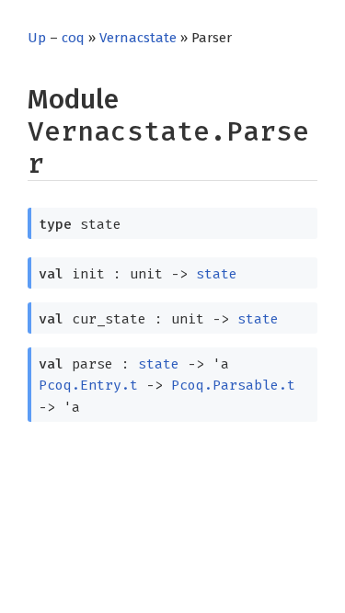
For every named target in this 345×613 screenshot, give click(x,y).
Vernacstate (138, 37)
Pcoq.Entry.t (88, 385)
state (216, 274)
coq (73, 37)
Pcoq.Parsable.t (233, 385)
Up (37, 37)
